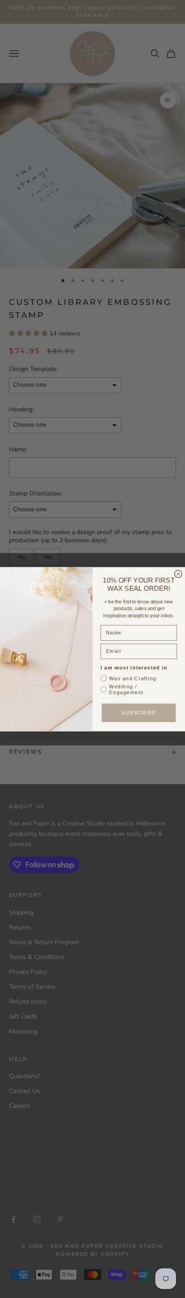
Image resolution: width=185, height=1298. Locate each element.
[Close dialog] (178, 573)
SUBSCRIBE (138, 712)
